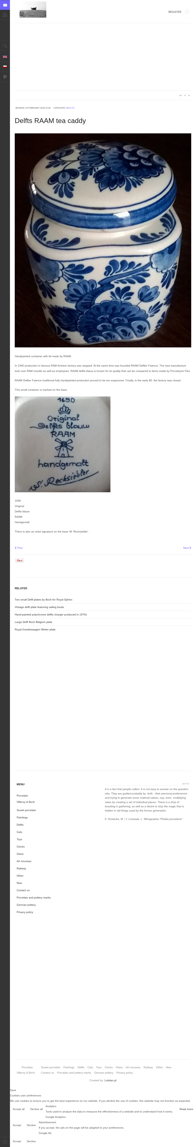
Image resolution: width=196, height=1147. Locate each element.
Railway (21, 868)
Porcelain (22, 795)
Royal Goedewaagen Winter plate (35, 629)
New (19, 882)
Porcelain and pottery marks (34, 897)
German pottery (26, 904)
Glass (20, 853)
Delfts (70, 108)
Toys (19, 839)
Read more (186, 1109)
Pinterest (5, 77)
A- (189, 95)
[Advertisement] (103, 59)
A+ (181, 95)
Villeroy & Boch (26, 801)
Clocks (21, 846)
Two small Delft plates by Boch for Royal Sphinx (43, 599)
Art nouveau (24, 861)
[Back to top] (5, 1142)
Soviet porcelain (26, 810)
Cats (19, 832)
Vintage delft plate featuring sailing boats (39, 607)
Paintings (22, 817)
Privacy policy (25, 912)
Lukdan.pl (110, 1080)
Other (20, 875)
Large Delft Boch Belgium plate (33, 622)
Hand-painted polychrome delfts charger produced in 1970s (51, 614)
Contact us (23, 890)
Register (174, 12)
